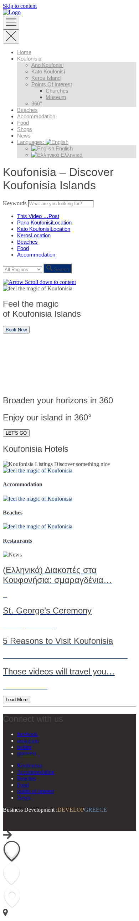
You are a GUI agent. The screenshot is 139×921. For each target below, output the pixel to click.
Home (24, 52)
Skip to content (20, 6)
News (24, 136)
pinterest (26, 753)
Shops (24, 129)
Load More (16, 699)
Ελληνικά (71, 155)
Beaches (27, 110)
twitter (24, 747)
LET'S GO (16, 433)
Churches (57, 91)
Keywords (14, 203)
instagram (28, 741)
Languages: (31, 142)
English (63, 148)
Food (23, 123)
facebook (27, 734)
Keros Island (46, 78)
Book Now (16, 329)
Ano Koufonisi (47, 65)
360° (36, 103)
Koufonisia (29, 59)
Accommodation (36, 116)
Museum (56, 97)
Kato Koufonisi (48, 71)
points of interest (51, 84)
